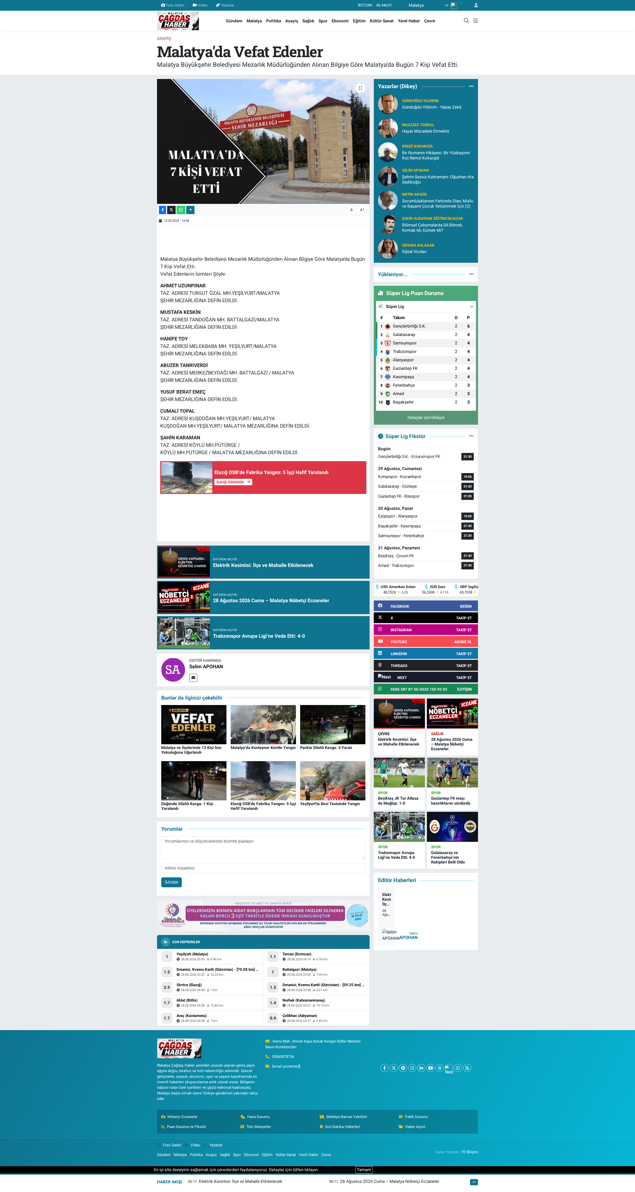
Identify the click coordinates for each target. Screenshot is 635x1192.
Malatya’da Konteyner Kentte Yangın (263, 747)
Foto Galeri (175, 5)
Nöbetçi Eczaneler (182, 1117)
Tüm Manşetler (258, 1126)
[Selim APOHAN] (173, 669)
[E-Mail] (193, 678)
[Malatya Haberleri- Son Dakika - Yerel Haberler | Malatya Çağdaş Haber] (178, 20)
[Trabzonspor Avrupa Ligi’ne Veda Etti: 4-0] (399, 827)
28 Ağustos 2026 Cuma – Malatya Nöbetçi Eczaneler (452, 744)
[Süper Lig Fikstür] (471, 436)
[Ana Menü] (475, 21)
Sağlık (308, 20)
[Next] (449, 1068)
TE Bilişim (469, 1152)
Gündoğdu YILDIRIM (420, 101)
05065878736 (283, 1056)
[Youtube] (430, 1068)
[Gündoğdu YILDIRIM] (388, 103)
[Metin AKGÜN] (388, 199)
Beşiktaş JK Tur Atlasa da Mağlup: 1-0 (398, 800)
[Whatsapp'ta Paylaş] (181, 210)
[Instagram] (412, 1068)
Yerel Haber (409, 20)
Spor (322, 20)
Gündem (234, 20)
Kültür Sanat (382, 20)
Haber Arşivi (415, 1126)
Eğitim (359, 20)
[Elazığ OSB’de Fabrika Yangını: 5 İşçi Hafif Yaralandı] (263, 780)
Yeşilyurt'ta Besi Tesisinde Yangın (330, 803)
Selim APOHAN (206, 667)
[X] (394, 1068)
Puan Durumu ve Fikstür (186, 1126)
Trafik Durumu (416, 1117)
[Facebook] (385, 1068)
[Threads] (440, 1068)
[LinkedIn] (421, 1068)
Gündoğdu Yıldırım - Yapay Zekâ (431, 107)
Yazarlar (227, 5)
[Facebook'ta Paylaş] (162, 210)
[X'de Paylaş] (171, 210)
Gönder (172, 882)
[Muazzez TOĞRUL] (388, 127)
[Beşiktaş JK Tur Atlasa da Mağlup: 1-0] (399, 773)
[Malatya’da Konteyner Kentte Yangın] (263, 724)
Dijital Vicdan (414, 251)
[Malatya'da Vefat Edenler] (263, 141)
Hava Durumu (258, 1117)
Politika (273, 20)
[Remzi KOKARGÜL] (388, 151)
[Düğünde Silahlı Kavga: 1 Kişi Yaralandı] (193, 780)
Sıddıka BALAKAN (418, 245)
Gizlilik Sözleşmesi (336, 1169)
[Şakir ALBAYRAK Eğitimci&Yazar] (388, 224)
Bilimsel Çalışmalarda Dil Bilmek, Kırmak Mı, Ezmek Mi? (432, 228)
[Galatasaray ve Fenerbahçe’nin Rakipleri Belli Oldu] (452, 827)
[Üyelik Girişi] (474, 5)
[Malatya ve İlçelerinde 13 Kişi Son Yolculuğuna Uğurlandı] (193, 724)
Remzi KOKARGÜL (417, 146)
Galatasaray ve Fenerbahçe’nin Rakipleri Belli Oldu (448, 857)
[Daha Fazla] (190, 210)
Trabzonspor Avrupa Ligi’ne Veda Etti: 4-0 (396, 855)
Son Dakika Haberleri (342, 1126)
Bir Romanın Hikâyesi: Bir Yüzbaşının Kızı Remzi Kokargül (436, 155)
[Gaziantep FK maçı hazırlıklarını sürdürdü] (452, 773)
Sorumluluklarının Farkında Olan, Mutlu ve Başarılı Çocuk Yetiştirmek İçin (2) (437, 203)
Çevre (429, 20)
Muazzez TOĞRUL (418, 125)
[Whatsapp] (458, 1068)
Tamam (364, 1169)
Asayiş (291, 20)
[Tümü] (471, 86)
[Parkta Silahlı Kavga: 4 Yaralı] (332, 724)
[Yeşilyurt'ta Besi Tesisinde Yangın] (332, 780)
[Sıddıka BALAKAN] (388, 248)
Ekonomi (340, 20)
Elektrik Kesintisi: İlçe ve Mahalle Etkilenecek (398, 741)
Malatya (254, 20)
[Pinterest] (403, 1068)
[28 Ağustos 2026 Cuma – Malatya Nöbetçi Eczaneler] (452, 714)
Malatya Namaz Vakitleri (346, 1117)
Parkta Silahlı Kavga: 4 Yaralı (326, 747)
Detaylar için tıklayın (426, 417)
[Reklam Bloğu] (263, 915)
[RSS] (467, 1068)
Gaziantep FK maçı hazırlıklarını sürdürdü (450, 800)
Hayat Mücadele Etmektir (425, 131)
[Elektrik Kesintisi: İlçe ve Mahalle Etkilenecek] (399, 714)
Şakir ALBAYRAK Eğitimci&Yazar (432, 218)
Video (203, 5)
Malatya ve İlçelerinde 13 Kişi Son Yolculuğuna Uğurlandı (191, 750)
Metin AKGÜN (414, 194)
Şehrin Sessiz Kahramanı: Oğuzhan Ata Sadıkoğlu (438, 179)
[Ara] (466, 21)
